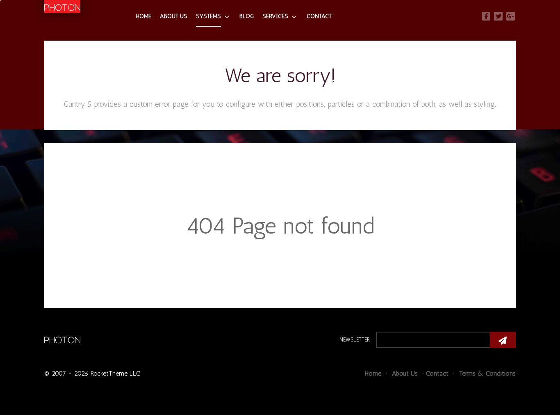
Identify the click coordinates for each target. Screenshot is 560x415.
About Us (404, 373)
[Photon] (62, 339)
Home (373, 373)
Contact (437, 373)
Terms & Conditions (486, 373)
